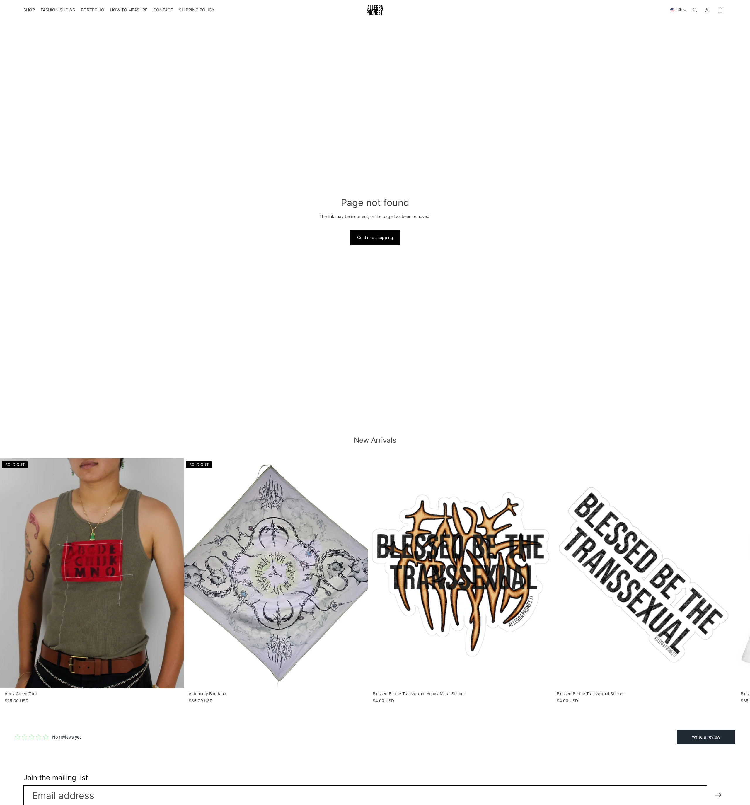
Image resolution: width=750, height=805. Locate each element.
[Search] (694, 10)
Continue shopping (375, 237)
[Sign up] (718, 795)
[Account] (707, 10)
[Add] (543, 679)
